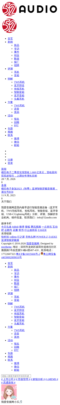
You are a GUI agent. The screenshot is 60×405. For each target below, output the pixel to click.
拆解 (10, 78)
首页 (10, 38)
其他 (16, 112)
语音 (16, 109)
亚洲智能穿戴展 (10, 240)
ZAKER (42, 230)
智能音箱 (19, 92)
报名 (16, 119)
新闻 (10, 42)
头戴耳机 (19, 98)
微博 (16, 138)
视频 (10, 131)
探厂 (16, 62)
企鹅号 (8, 230)
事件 (16, 52)
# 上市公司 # (8, 379)
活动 (10, 115)
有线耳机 (19, 88)
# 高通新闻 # (8, 382)
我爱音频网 (32, 243)
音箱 (16, 75)
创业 (16, 55)
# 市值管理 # (23, 379)
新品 (16, 45)
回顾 (16, 122)
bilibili (15, 226)
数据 (16, 58)
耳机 (16, 72)
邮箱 (16, 145)
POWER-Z (42, 236)
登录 (10, 163)
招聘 (16, 65)
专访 (16, 48)
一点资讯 (47, 226)
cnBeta (13, 236)
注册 (10, 159)
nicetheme (6, 246)
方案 (10, 102)
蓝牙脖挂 (19, 85)
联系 (10, 135)
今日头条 (6, 226)
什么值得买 (30, 230)
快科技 (5, 236)
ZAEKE (52, 236)
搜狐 (27, 226)
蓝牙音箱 (19, 95)
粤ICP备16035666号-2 (28, 254)
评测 (10, 68)
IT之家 (21, 236)
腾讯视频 (36, 226)
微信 (16, 142)
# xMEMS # (51, 379)
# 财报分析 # (38, 379)
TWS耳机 (19, 82)
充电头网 (30, 236)
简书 (21, 230)
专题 (10, 128)
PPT (16, 125)
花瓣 (15, 230)
